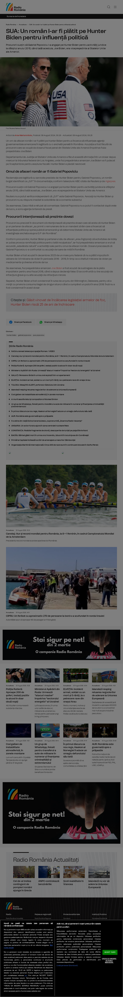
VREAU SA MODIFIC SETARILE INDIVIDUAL (109, 960)
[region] (61, 958)
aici (26, 975)
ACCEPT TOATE (110, 952)
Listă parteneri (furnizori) (67, 965)
